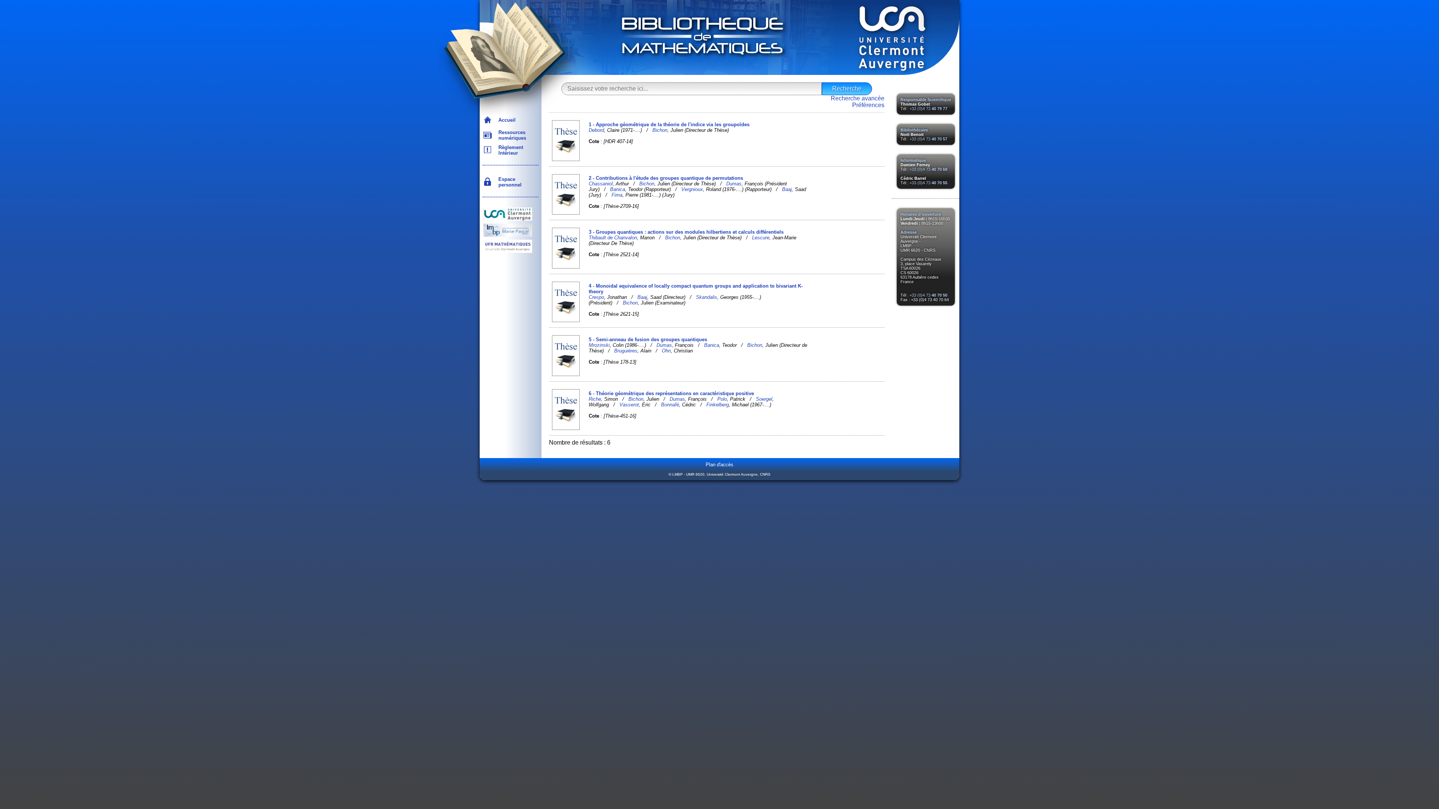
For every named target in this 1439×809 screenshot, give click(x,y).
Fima (617, 195)
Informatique (913, 160)
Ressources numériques (510, 135)
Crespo (596, 297)
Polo (722, 399)
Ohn (666, 351)
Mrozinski (599, 345)
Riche (595, 399)
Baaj (787, 189)
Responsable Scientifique (925, 99)
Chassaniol (601, 184)
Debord (596, 130)
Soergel (764, 399)
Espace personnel (508, 182)
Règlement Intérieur (509, 150)
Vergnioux (692, 189)
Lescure (760, 237)
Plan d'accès (719, 464)
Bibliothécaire (914, 130)
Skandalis (706, 297)
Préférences (868, 105)
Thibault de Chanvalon (613, 237)
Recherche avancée (857, 98)
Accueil (505, 120)
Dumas (734, 184)
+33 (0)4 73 (928, 108)
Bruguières (625, 351)
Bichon (659, 130)
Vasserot (629, 404)
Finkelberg (717, 404)
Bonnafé (670, 404)
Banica (617, 189)
